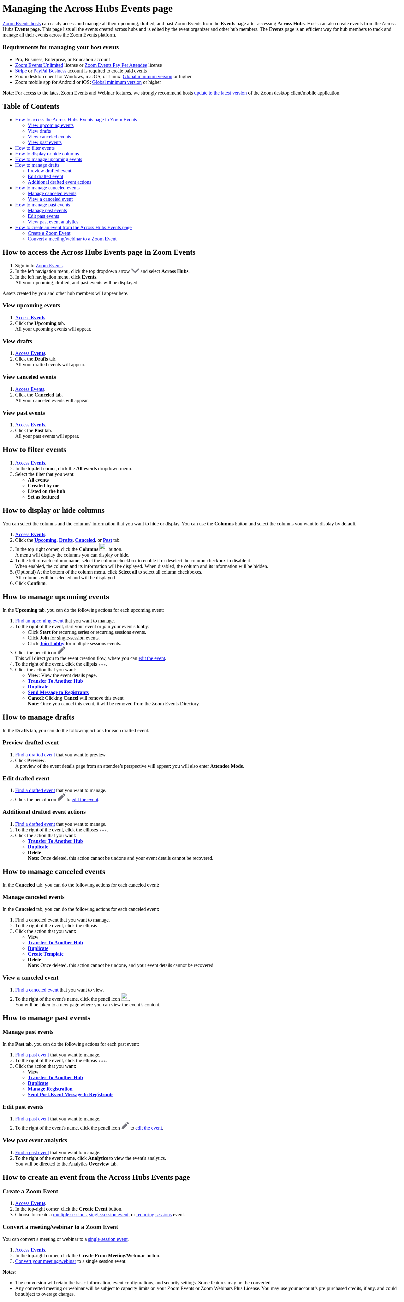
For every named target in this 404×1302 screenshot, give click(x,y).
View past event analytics (53, 221)
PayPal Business (49, 70)
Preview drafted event (49, 170)
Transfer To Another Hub (55, 942)
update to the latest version (220, 92)
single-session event (108, 1214)
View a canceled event (50, 199)
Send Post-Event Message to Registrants (70, 1094)
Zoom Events (49, 265)
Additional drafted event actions (59, 182)
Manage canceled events (52, 193)
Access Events (29, 389)
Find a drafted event (35, 754)
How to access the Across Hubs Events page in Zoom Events (76, 119)
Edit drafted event (45, 176)
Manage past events (47, 210)
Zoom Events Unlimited (39, 65)
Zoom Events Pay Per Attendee (116, 65)
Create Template (45, 954)
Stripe (21, 70)
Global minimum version (147, 76)
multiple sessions (69, 1214)
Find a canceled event (36, 989)
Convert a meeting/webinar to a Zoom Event (72, 238)
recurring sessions (154, 1214)
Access (30, 317)
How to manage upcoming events (48, 159)
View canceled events (49, 136)
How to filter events (35, 148)
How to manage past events (42, 204)
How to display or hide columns (47, 153)
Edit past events (43, 216)
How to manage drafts (37, 165)
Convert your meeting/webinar (45, 1261)
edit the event (152, 658)
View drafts (39, 131)
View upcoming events (51, 125)
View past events (45, 142)
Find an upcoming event (39, 620)
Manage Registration (50, 1088)
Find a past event (32, 1054)
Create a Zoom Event (49, 233)
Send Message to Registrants (58, 692)
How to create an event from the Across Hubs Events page (73, 227)
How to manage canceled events (47, 187)
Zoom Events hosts (22, 23)
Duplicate (38, 686)
